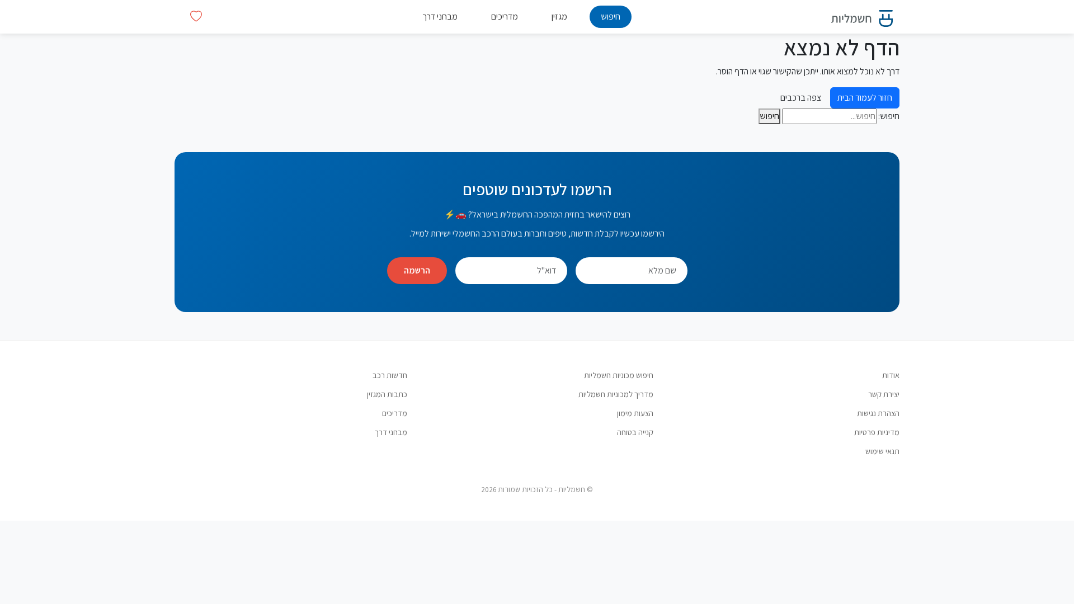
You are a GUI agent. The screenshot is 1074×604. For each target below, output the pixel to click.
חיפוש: (888, 116)
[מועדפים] (196, 16)
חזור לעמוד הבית (864, 97)
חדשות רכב (390, 375)
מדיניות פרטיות (876, 432)
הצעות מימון (635, 413)
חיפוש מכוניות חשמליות (618, 375)
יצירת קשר (883, 394)
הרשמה (417, 270)
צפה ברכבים (800, 97)
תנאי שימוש (882, 451)
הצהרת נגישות (878, 413)
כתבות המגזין (387, 394)
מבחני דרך (440, 16)
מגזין (559, 16)
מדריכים (504, 16)
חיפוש (610, 16)
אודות (890, 375)
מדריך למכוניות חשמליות (615, 394)
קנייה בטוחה (635, 432)
